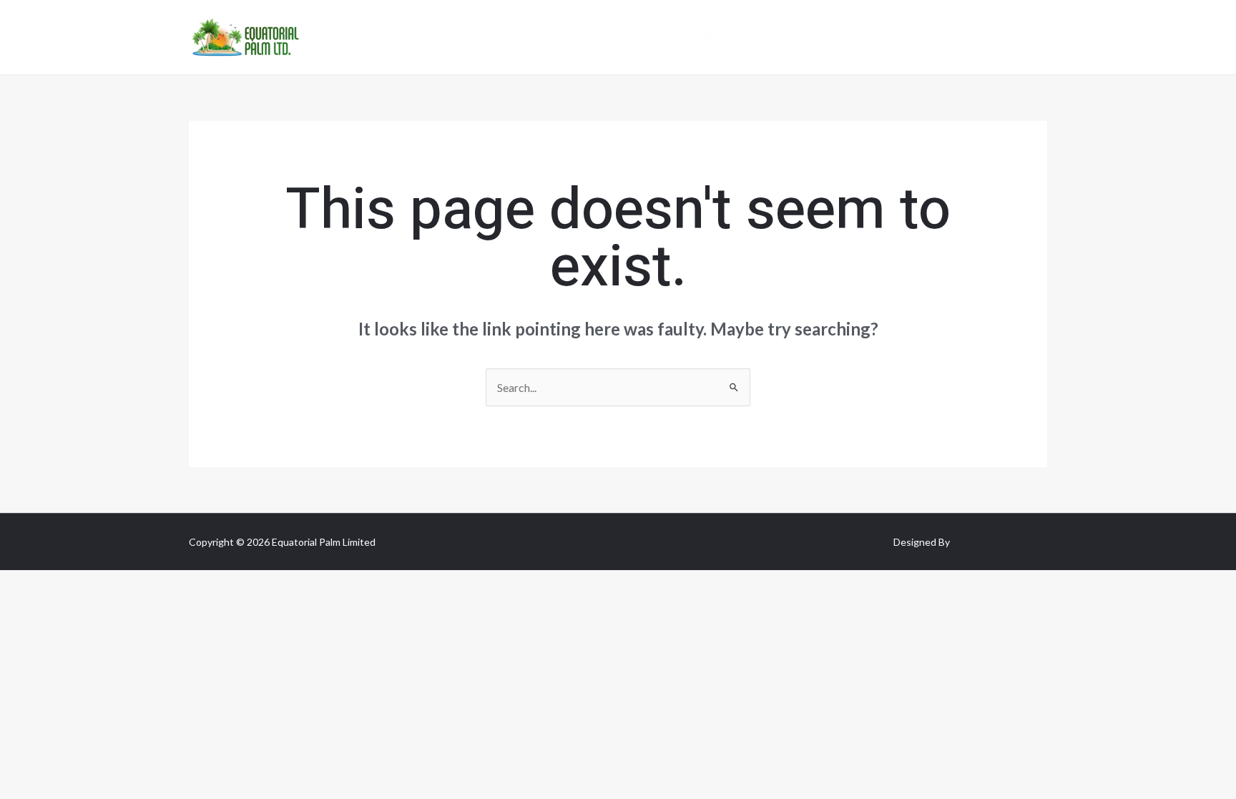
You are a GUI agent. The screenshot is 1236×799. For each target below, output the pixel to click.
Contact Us (995, 37)
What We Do (889, 37)
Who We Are (783, 37)
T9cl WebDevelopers (999, 542)
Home (696, 37)
